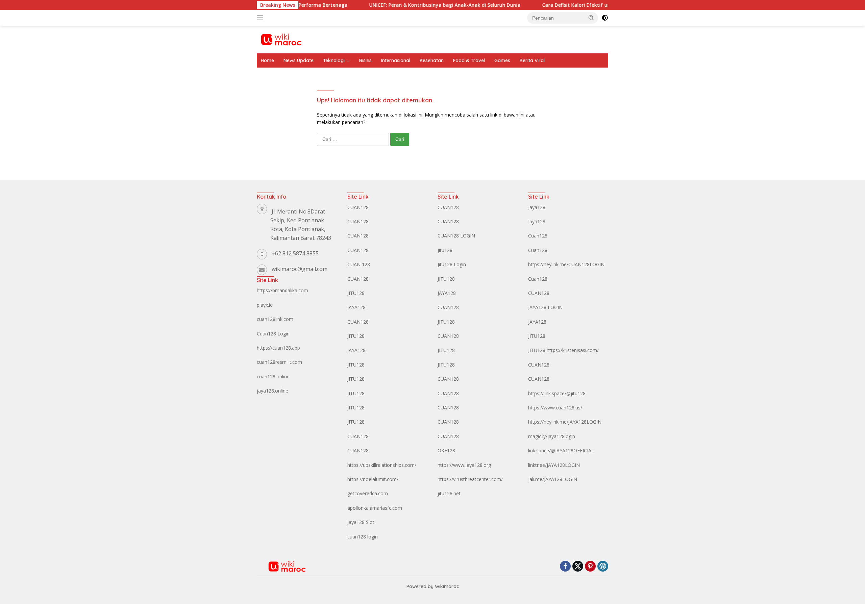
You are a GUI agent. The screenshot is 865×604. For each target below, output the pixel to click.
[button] (591, 17)
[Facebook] (565, 567)
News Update (298, 60)
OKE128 (446, 450)
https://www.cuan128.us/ (555, 407)
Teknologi (334, 60)
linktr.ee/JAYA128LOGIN (554, 465)
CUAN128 (358, 207)
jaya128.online (272, 390)
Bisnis (365, 60)
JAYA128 (356, 307)
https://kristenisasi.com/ (573, 350)
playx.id (265, 305)
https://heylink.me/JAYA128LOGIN (564, 422)
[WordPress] (602, 567)
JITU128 (356, 293)
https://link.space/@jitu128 (557, 393)
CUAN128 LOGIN (456, 235)
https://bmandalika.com (282, 290)
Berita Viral (532, 60)
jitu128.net (449, 493)
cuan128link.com (275, 319)
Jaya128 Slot (360, 522)
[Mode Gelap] (604, 18)
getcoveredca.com (367, 493)
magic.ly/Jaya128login (551, 436)
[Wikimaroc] (281, 39)
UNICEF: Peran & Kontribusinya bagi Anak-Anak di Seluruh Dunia (427, 5)
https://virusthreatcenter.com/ (470, 479)
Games (502, 60)
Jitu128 (445, 250)
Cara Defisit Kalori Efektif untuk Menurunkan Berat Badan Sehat (602, 5)
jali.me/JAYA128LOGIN (552, 479)
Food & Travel (469, 60)
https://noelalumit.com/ (372, 479)
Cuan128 (537, 235)
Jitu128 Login (452, 264)
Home (267, 60)
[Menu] (261, 18)
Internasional (395, 60)
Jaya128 (536, 207)
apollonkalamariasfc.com (374, 508)
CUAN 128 (358, 264)
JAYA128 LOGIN (545, 307)
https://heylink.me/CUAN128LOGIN (566, 264)
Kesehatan (432, 60)
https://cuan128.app (278, 348)
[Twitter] (577, 567)
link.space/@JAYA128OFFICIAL (561, 450)
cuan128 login (362, 536)
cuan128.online (273, 376)
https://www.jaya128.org (464, 465)
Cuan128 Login (273, 333)
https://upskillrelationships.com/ (381, 465)
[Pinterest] (590, 567)
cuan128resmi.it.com (279, 362)
